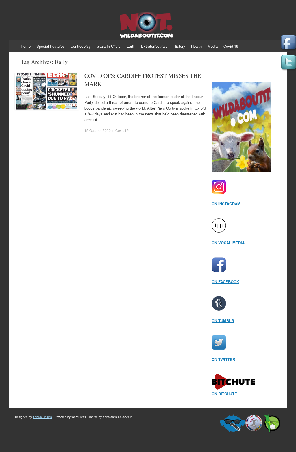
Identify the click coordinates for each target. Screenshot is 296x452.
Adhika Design (42, 417)
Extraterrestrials (154, 46)
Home (26, 46)
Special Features (50, 46)
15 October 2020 (97, 130)
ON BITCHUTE (224, 393)
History (179, 46)
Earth (130, 46)
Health (196, 46)
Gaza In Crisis (109, 46)
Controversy (81, 46)
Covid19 (122, 130)
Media (213, 46)
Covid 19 (230, 46)
